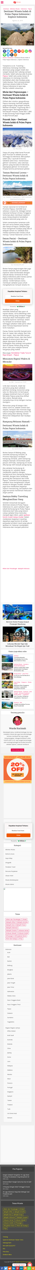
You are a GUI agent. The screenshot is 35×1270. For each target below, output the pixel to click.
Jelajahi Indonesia (24, 568)
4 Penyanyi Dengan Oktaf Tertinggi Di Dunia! (16, 1187)
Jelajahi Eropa (21, 925)
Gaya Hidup (17, 682)
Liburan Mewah (11, 933)
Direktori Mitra (7, 1254)
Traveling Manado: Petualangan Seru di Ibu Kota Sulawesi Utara (21, 659)
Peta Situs (6, 1251)
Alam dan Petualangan (10, 568)
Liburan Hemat (24, 930)
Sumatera (25, 664)
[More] (15, 54)
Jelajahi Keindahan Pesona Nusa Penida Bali (22, 705)
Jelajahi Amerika (23, 922)
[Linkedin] (15, 51)
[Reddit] (11, 51)
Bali (21, 702)
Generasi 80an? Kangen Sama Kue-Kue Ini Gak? (17, 1182)
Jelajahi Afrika (11, 922)
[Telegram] (8, 54)
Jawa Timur (25, 673)
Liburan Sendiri (23, 933)
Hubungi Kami (7, 1243)
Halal (25, 919)
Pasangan (10, 936)
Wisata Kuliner (17, 673)
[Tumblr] (11, 54)
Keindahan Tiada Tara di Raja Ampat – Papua (17, 354)
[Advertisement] (17, 548)
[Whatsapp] (26, 51)
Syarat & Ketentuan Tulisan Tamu (13, 1240)
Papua (30, 9)
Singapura (24, 682)
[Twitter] (8, 51)
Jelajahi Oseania (12, 930)
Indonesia (24, 9)
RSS (4, 1248)
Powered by (13, 306)
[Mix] (22, 51)
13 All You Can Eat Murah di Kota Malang (22, 676)
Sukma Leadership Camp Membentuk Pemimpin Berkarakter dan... (21, 669)
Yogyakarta (26, 694)
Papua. (5, 76)
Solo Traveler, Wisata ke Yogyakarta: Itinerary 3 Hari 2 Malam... (15, 697)
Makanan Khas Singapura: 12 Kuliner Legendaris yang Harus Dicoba (21, 687)
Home (4, 57)
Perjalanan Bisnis (21, 936)
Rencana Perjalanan (24, 693)
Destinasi (6, 9)
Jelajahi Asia (10, 925)
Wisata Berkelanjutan (19, 666)
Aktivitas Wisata (15, 9)
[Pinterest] (19, 51)
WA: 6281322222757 (9, 1246)
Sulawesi (16, 656)
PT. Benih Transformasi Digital (22, 1262)
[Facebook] (4, 51)
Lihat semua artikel (17, 750)
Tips (21, 939)
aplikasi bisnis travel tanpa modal (16, 516)
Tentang (5, 1237)
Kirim (17, 301)
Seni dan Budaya (12, 939)
